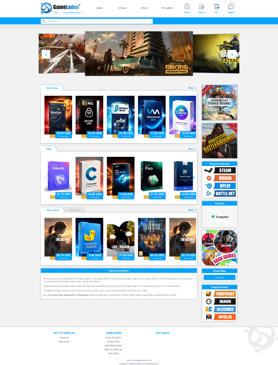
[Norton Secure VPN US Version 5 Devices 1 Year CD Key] (58, 115)
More (191, 87)
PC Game (167, 8)
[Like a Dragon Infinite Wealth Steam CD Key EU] (121, 237)
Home (99, 8)
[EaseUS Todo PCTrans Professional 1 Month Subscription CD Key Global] (183, 176)
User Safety (113, 353)
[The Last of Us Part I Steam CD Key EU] (58, 237)
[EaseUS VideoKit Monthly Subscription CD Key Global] (58, 176)
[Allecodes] (219, 309)
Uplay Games (74, 210)
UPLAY (144, 8)
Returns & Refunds (113, 349)
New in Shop (52, 88)
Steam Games (53, 210)
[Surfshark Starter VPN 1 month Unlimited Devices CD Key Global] (121, 115)
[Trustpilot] (219, 293)
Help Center (64, 341)
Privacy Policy (113, 341)
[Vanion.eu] (219, 301)
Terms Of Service (113, 337)
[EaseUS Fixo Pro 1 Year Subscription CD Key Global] (152, 176)
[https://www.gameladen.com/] (61, 7)
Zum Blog (219, 277)
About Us (64, 337)
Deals (49, 149)
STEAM (122, 8)
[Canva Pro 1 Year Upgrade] (183, 115)
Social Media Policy (113, 345)
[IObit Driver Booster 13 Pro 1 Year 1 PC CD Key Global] (121, 176)
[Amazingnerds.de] (219, 316)
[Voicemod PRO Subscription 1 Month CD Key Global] (152, 115)
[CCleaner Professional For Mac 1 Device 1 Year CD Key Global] (90, 176)
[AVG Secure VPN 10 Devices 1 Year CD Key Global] (90, 115)
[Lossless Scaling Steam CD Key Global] (90, 237)
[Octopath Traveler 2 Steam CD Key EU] (152, 237)
